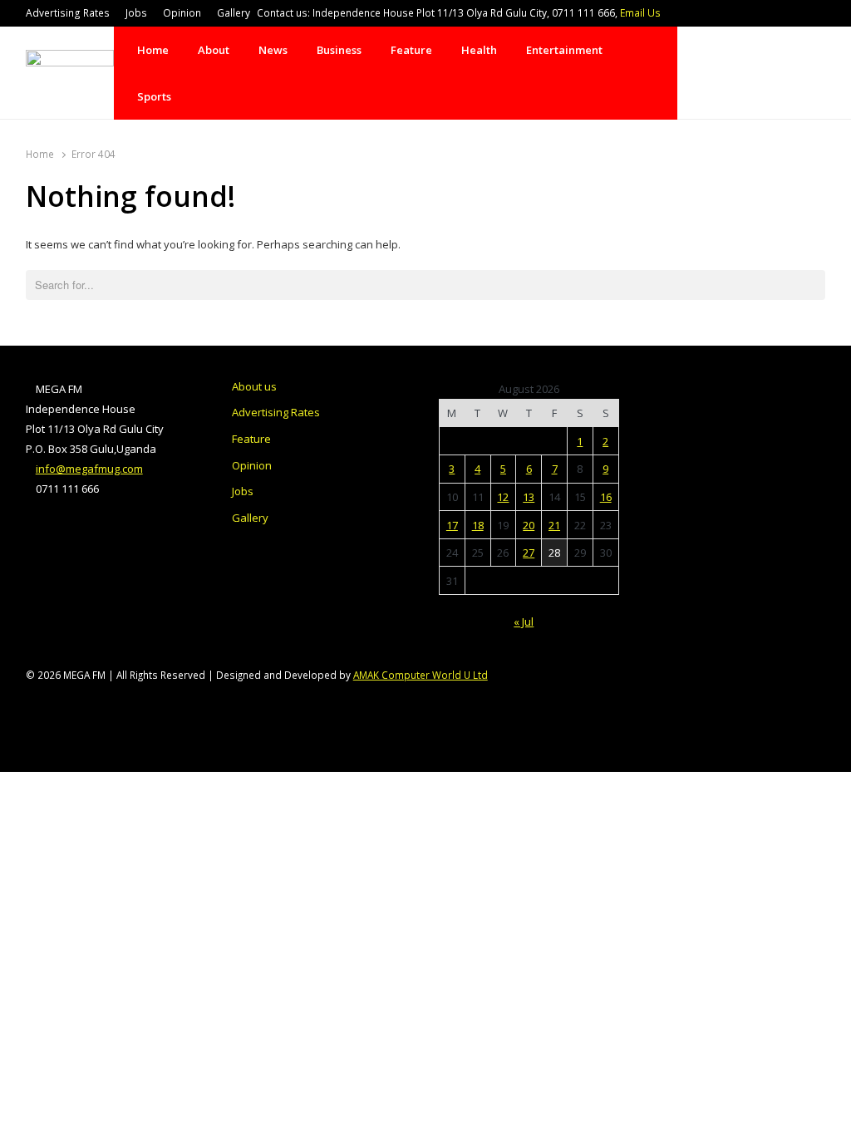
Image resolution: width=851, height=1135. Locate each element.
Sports (154, 96)
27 (528, 552)
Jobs (136, 13)
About (213, 49)
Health (479, 49)
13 (528, 496)
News (273, 49)
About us (254, 386)
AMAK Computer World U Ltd (420, 674)
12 (503, 496)
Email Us (640, 13)
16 (606, 496)
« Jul (524, 621)
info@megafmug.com (89, 468)
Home (153, 49)
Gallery (233, 13)
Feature (411, 49)
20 (528, 525)
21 (554, 525)
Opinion (182, 13)
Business (339, 49)
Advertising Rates (68, 13)
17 (452, 525)
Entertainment (564, 49)
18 (478, 525)
